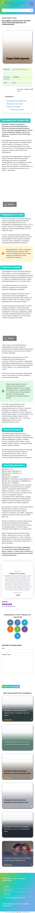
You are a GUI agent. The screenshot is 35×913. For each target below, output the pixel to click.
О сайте (6, 886)
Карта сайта (8, 890)
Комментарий (6, 654)
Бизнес (15, 18)
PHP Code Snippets (10, 912)
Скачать (11, 204)
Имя (3, 648)
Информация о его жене (14, 104)
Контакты (7, 894)
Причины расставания (17, 109)
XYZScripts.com (26, 912)
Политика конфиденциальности (14, 898)
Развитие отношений (13, 107)
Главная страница (6, 18)
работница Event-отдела (20, 69)
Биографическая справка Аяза (17, 101)
